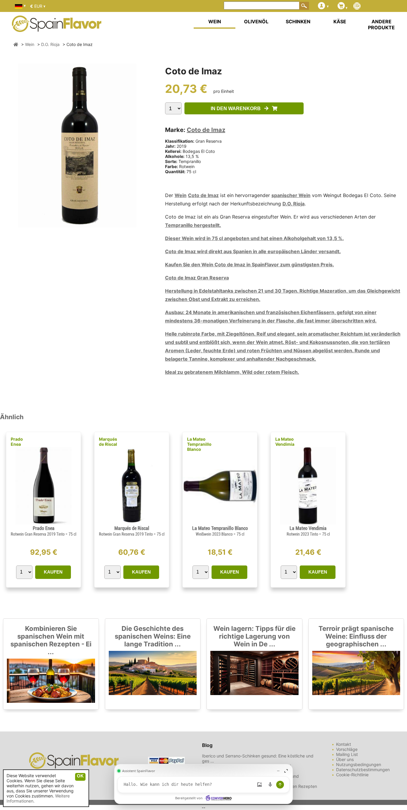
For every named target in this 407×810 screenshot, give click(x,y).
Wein (181, 195)
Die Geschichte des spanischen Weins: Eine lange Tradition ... (153, 636)
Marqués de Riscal (108, 441)
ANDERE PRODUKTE (381, 24)
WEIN (214, 21)
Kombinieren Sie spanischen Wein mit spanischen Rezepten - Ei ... (50, 640)
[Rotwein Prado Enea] (43, 522)
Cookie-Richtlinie (352, 774)
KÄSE (339, 21)
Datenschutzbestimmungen (363, 769)
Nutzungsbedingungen (358, 764)
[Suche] (304, 6)
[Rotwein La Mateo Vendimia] (308, 522)
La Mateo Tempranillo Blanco (199, 444)
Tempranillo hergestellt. (193, 225)
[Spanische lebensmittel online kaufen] (56, 28)
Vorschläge (347, 749)
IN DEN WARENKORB (237, 108)
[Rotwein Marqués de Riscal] (132, 522)
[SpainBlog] (357, 6)
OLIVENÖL (256, 21)
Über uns (345, 759)
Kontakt (343, 744)
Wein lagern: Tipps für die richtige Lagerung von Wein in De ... (254, 636)
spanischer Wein (290, 195)
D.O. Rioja (293, 204)
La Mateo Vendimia (284, 441)
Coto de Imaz (206, 129)
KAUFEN (53, 571)
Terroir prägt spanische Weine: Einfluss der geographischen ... (356, 636)
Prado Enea (17, 441)
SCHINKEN (298, 21)
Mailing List (347, 754)
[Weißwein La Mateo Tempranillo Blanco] (220, 522)
